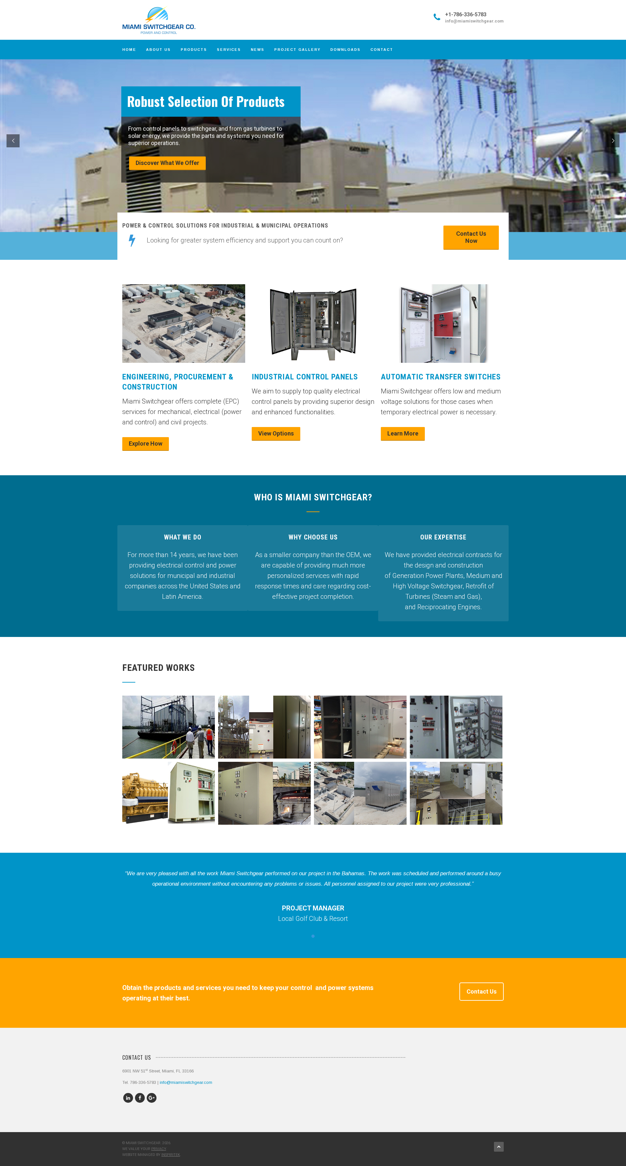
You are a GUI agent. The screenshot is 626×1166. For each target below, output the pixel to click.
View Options (276, 433)
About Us (158, 50)
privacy (158, 1149)
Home (129, 50)
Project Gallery (297, 50)
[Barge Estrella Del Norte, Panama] (168, 737)
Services (229, 50)
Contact (381, 50)
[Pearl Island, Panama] (168, 803)
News (257, 50)
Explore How (145, 443)
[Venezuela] (264, 798)
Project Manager (313, 908)
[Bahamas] (360, 798)
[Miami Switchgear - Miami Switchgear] (166, 20)
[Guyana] (360, 732)
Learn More (402, 433)
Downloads (345, 50)
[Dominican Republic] (264, 732)
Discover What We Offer (167, 162)
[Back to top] (499, 1147)
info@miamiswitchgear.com (474, 21)
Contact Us (482, 991)
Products (194, 50)
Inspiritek (170, 1155)
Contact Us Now (471, 237)
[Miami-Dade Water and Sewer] (456, 737)
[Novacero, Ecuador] (456, 798)
